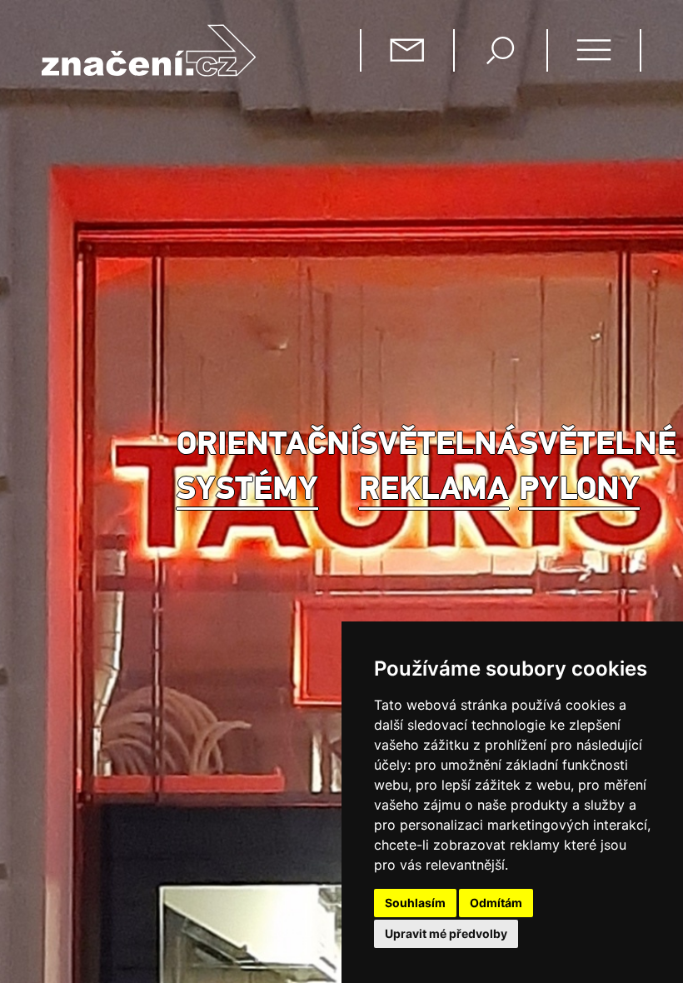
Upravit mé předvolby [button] (446, 933)
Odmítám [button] (496, 903)
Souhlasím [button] (415, 903)
